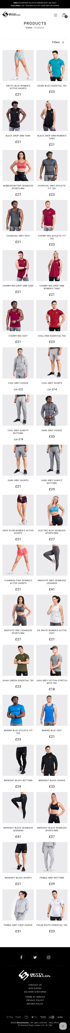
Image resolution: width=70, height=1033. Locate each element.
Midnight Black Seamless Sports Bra (52, 829)
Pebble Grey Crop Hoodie (18, 925)
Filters (56, 42)
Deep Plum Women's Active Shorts (18, 531)
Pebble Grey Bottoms (52, 877)
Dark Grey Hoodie (52, 430)
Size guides (35, 988)
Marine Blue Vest (52, 730)
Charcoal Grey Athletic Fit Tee (52, 187)
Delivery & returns (35, 991)
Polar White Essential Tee (51, 925)
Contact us (35, 985)
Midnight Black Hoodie (52, 780)
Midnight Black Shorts (18, 877)
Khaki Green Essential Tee (18, 680)
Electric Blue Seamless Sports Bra (52, 531)
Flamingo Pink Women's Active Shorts (18, 581)
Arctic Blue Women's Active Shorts (18, 87)
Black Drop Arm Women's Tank (51, 137)
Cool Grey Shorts (52, 383)
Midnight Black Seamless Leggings (18, 829)
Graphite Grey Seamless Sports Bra (18, 631)
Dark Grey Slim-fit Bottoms (52, 481)
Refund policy (35, 1003)
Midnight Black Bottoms (18, 780)
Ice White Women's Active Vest (52, 631)
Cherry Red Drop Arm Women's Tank (52, 287)
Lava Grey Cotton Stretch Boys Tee (51, 681)
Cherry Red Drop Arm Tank (18, 285)
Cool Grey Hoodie (18, 383)
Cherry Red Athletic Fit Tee (52, 237)
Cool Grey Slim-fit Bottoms (18, 431)
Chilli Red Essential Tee (52, 335)
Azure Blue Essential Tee (52, 85)
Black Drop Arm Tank (18, 135)
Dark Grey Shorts (18, 480)
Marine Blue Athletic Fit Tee (18, 731)
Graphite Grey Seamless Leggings (52, 581)
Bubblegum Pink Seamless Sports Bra (18, 187)
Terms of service (35, 996)
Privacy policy (35, 1000)
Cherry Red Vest (18, 335)
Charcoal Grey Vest (18, 235)
